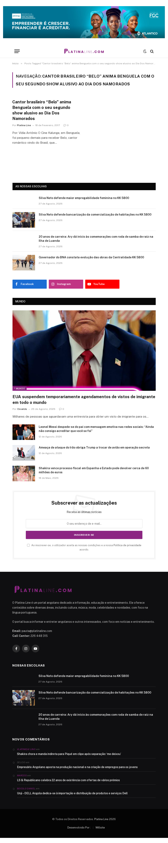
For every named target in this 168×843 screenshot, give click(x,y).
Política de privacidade (127, 545)
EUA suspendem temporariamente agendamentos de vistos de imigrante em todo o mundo (83, 399)
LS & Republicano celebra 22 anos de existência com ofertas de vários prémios (68, 780)
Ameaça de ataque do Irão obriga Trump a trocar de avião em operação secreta (94, 447)
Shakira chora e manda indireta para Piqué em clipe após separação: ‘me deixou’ (69, 754)
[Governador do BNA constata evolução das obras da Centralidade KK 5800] (23, 262)
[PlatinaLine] (84, 51)
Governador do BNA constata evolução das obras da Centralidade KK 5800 (91, 257)
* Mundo (19, 388)
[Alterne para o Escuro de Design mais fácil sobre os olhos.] (145, 51)
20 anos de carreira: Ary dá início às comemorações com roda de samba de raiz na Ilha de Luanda (96, 238)
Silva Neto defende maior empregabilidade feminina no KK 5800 (84, 198)
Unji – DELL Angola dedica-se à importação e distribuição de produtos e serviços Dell (72, 793)
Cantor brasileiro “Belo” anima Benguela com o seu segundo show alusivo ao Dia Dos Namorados (41, 110)
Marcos (22, 775)
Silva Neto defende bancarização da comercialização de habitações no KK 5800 (95, 214)
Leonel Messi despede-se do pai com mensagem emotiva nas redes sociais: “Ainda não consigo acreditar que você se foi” (96, 429)
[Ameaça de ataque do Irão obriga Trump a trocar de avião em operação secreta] (23, 453)
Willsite (100, 827)
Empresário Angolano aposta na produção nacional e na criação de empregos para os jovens (77, 767)
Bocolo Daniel (26, 788)
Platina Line (24, 125)
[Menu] (17, 51)
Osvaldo (22, 409)
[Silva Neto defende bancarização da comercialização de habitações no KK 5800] (23, 220)
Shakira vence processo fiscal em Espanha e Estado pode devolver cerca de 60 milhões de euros (94, 470)
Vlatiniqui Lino (26, 749)
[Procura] (151, 51)
